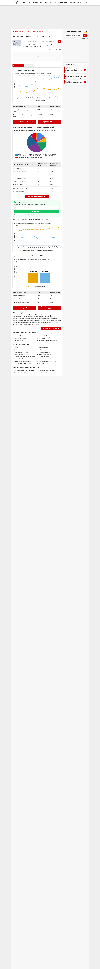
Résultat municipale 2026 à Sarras (24, 370)
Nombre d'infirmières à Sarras (47, 361)
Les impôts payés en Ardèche (47, 340)
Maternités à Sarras (44, 352)
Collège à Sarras (43, 347)
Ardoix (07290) (18, 340)
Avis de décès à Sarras (20, 359)
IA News (23, 2)
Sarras (48, 31)
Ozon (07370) (18, 336)
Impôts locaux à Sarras (49, 328)
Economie (72, 2)
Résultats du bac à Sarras (21, 373)
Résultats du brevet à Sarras (47, 370)
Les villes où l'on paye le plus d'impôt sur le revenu (50, 122)
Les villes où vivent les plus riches (37, 196)
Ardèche (43, 31)
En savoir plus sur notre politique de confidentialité (24, 214)
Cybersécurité (62, 2)
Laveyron (47, 44)
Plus (78, 2)
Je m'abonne (35, 211)
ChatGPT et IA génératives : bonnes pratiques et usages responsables (73, 70)
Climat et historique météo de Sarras (24, 356)
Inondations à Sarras (44, 359)
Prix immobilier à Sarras (21, 352)
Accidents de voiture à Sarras (22, 361)
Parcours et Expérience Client (74, 82)
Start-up (53, 2)
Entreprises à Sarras (44, 363)
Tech (28, 2)
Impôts (24, 31)
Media (46, 2)
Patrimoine (18, 31)
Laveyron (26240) (44, 336)
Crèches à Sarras (44, 350)
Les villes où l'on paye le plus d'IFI (25, 307)
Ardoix (42, 44)
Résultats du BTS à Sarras (46, 373)
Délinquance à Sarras (45, 354)
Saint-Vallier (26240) (20, 338)
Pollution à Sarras (44, 356)
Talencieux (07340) (44, 338)
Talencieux (53, 44)
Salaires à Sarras (19, 350)
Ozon (30, 44)
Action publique (37, 2)
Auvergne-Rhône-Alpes (34, 31)
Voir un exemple (84, 38)
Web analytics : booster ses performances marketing (73, 77)
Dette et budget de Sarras (21, 354)
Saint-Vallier (36, 44)
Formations (70, 64)
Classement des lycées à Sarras (23, 363)
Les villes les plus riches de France (25, 122)
